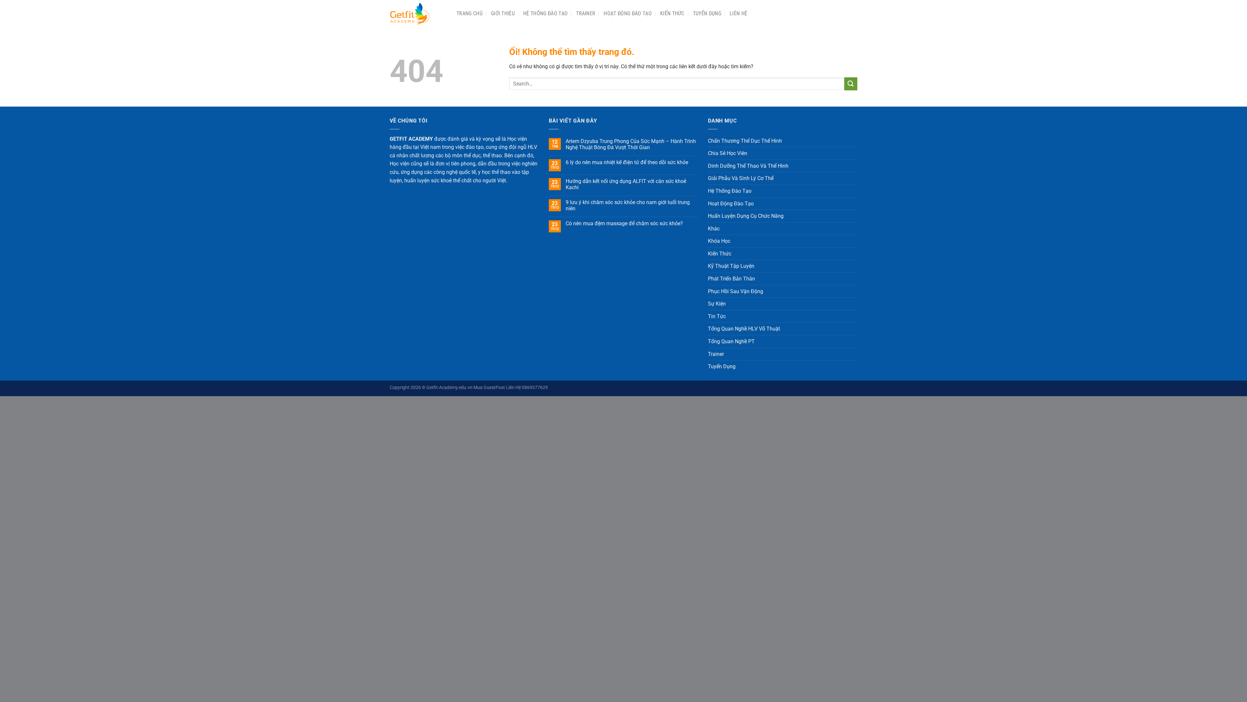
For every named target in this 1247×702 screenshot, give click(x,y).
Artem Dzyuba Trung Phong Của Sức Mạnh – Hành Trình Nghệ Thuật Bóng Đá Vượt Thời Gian (631, 144)
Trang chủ (470, 13)
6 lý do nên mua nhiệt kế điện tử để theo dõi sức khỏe (627, 162)
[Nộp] (850, 83)
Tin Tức (717, 316)
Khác (714, 229)
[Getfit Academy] (418, 13)
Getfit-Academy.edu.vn (449, 387)
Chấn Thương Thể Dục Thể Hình (745, 141)
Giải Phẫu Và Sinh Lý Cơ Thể (741, 178)
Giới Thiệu (503, 13)
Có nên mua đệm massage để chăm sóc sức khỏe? (624, 223)
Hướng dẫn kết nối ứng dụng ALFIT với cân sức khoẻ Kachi (626, 184)
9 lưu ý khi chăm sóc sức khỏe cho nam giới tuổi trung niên (628, 205)
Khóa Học (719, 241)
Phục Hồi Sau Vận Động (735, 291)
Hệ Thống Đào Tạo (545, 13)
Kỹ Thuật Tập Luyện (731, 266)
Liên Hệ (738, 13)
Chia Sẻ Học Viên (727, 153)
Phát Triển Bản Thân (731, 279)
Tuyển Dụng (707, 13)
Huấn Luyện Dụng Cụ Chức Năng (746, 216)
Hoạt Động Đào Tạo (627, 13)
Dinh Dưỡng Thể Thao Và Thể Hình (748, 166)
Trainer (585, 13)
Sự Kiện (717, 304)
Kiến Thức (672, 13)
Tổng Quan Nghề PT (731, 341)
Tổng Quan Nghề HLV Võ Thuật (744, 329)
